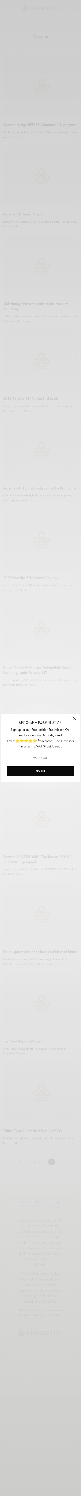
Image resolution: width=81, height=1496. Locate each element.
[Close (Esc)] (74, 720)
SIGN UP (40, 771)
